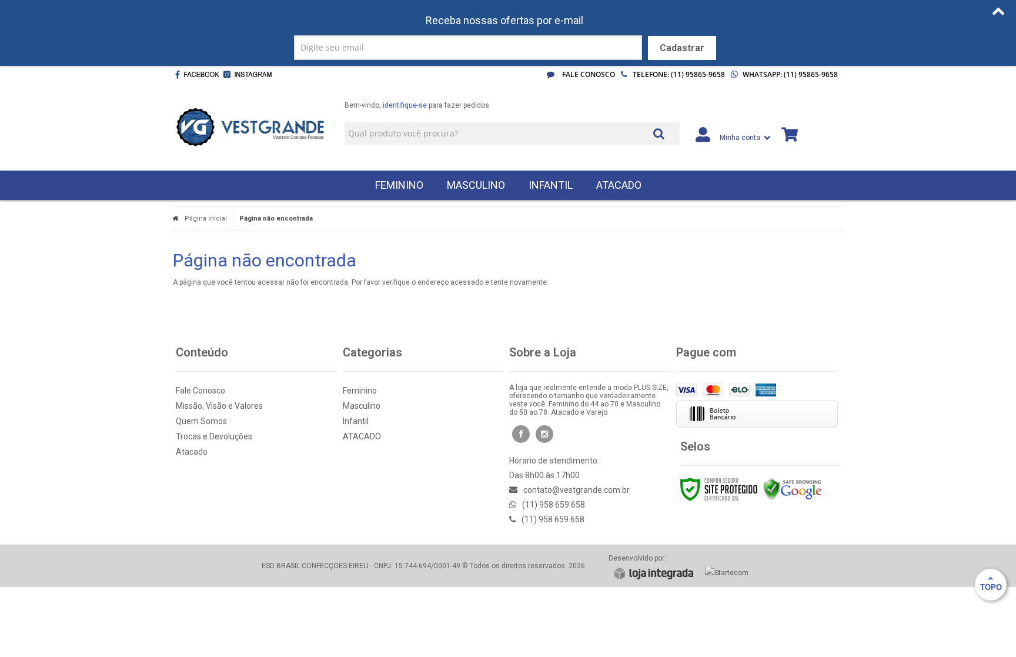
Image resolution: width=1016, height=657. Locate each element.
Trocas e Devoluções (214, 436)
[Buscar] (659, 133)
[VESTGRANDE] (250, 127)
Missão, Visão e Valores (219, 406)
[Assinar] (682, 48)
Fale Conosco (587, 74)
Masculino (361, 406)
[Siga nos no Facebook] (197, 75)
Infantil (356, 421)
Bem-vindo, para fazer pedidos (417, 105)
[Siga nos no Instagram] (250, 75)
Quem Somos (201, 421)
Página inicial (206, 218)
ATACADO (362, 436)
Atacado (192, 451)
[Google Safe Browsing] (792, 489)
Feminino (360, 390)
